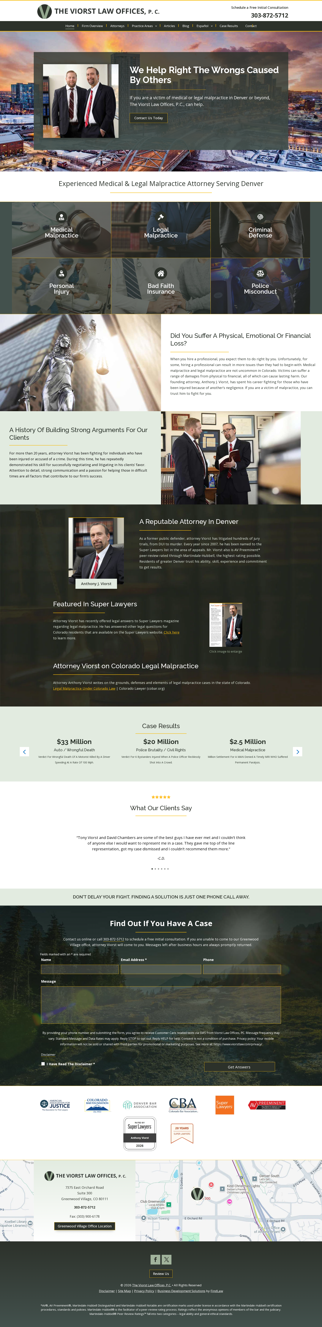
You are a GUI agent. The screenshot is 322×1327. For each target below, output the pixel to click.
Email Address (134, 959)
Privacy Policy (144, 1291)
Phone (208, 959)
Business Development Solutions (181, 1291)
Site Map (124, 1291)
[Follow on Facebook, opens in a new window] (155, 1260)
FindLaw (217, 1291)
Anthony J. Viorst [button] (96, 583)
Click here (171, 632)
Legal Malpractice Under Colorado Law (84, 688)
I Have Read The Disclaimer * (71, 1064)
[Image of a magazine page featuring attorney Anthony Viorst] (225, 625)
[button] (24, 751)
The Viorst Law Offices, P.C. (151, 1285)
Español (203, 26)
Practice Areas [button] (142, 26)
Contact (251, 26)
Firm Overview (92, 26)
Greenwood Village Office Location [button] (85, 1226)
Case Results (229, 26)
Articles (169, 26)
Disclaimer (48, 1055)
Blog (185, 26)
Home (69, 26)
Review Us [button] (161, 1273)
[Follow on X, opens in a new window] (166, 1260)
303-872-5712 (269, 15)
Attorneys (117, 26)
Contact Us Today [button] (148, 118)
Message (48, 981)
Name (46, 959)
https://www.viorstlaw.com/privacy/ (238, 1044)
